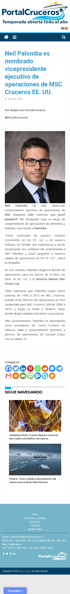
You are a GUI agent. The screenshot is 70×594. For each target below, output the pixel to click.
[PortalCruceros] (6, 37)
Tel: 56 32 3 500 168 (14, 548)
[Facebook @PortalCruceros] (3, 553)
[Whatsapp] (37, 368)
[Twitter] (16, 368)
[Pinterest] (30, 368)
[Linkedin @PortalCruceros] (14, 553)
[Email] (23, 376)
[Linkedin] (23, 368)
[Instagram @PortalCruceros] (11, 553)
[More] (52, 376)
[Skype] (45, 376)
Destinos (35, 522)
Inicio (35, 514)
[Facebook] (8, 368)
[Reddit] (45, 368)
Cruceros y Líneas (35, 518)
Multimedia (35, 529)
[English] (62, 28)
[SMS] (30, 376)
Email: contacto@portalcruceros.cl (22, 536)
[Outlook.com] (37, 376)
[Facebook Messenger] (52, 368)
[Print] (16, 376)
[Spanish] (66, 28)
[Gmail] (8, 376)
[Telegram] (59, 368)
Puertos (35, 525)
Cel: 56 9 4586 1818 (41, 548)
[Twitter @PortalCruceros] (7, 553)
